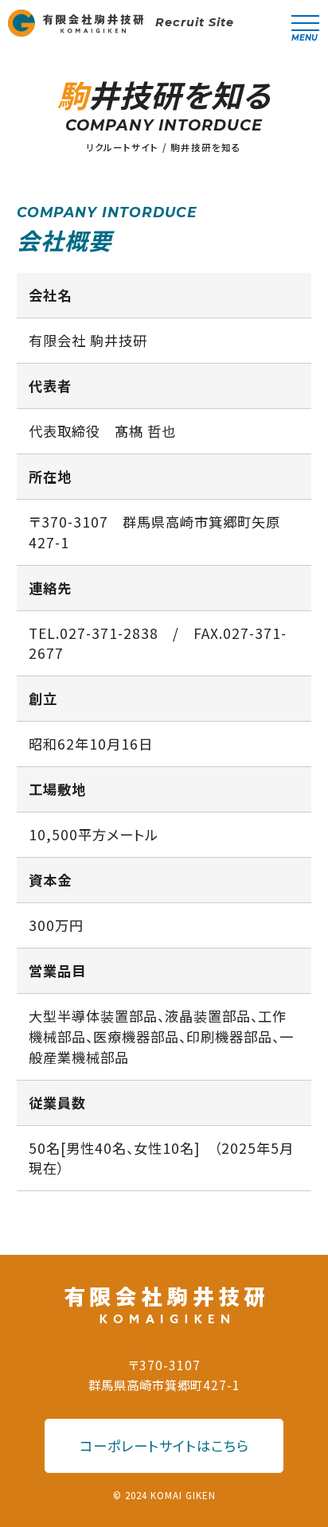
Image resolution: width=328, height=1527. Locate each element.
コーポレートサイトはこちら (164, 1445)
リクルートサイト (122, 147)
